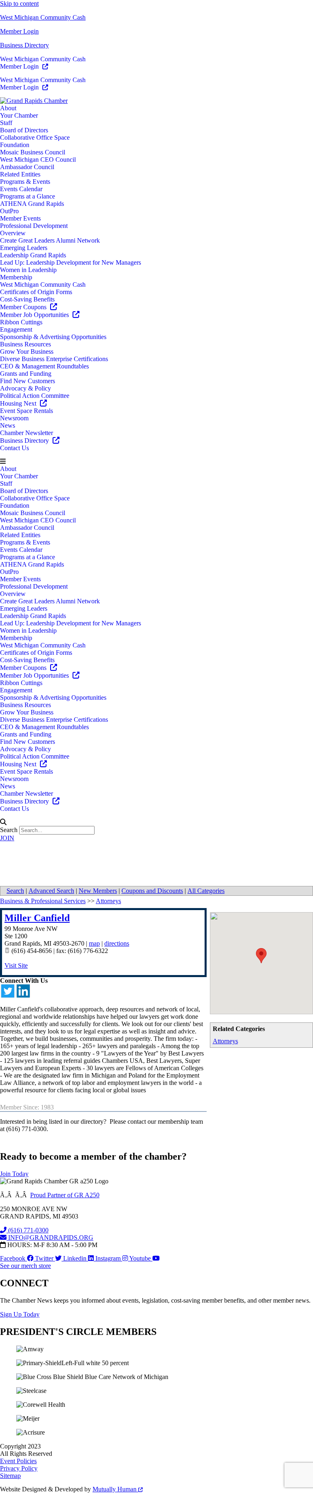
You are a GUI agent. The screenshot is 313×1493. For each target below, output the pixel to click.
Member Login (19, 31)
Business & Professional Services (43, 900)
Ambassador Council (27, 166)
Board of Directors (24, 130)
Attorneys (225, 1041)
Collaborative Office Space (35, 137)
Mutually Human (115, 1489)
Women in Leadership (28, 269)
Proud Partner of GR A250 (64, 1195)
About (8, 108)
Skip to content (19, 3)
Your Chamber (19, 115)
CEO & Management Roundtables (44, 366)
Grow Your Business (26, 351)
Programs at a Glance (27, 196)
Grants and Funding (25, 373)
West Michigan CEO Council (38, 159)
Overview (13, 233)
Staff (6, 122)
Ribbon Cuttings (21, 322)
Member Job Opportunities (35, 314)
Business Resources (25, 344)
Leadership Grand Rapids (33, 255)
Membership (16, 277)
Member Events (20, 218)
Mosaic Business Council (32, 152)
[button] (156, 461)
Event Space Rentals (26, 410)
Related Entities (20, 174)
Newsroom (14, 418)
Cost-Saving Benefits (27, 299)
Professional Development (34, 225)
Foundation (14, 144)
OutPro (9, 211)
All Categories (206, 890)
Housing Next (19, 403)
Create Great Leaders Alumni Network (50, 240)
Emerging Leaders (23, 247)
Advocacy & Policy (25, 388)
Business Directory (24, 45)
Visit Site (16, 965)
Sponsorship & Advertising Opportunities (53, 336)
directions (116, 943)
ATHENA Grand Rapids (32, 203)
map (94, 943)
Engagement (16, 329)
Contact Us (14, 447)
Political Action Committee (34, 395)
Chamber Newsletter (26, 432)
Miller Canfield (37, 918)
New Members (98, 890)
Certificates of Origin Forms (36, 291)
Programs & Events (25, 181)
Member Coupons (24, 307)
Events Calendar (21, 188)
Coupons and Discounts (152, 890)
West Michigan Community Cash (43, 17)
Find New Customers (27, 380)
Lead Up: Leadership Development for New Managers (70, 262)
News (7, 425)
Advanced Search (51, 890)
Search (9, 829)
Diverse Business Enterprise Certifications (54, 358)
